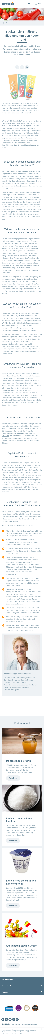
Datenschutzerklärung (25, 1033)
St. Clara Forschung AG (17, 468)
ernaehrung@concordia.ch (22, 685)
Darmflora (20, 433)
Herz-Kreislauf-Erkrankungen (25, 145)
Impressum (16, 1024)
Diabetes (9, 145)
